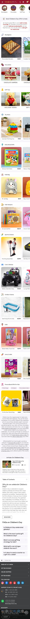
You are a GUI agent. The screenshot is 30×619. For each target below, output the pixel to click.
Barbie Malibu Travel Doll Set (8, 349)
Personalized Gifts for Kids (12, 384)
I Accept (5, 617)
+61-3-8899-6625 (13, 594)
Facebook (6, 582)
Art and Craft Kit (6, 229)
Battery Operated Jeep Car (8, 289)
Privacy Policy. (15, 613)
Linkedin (22, 582)
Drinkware (13, 388)
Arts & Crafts (8, 354)
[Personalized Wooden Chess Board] (11, 47)
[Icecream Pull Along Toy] (11, 127)
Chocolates (8, 65)
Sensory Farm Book (7, 169)
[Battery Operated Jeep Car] (11, 277)
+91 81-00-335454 (10, 600)
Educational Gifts (9, 144)
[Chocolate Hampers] (10, 74)
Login (23, 2)
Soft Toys (7, 90)
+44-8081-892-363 (12, 592)
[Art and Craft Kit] (11, 217)
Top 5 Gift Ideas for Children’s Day (18, 461)
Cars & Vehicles (9, 264)
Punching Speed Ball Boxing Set (7, 259)
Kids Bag (7, 174)
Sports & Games (9, 234)
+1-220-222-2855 (12, 590)
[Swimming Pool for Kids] (11, 307)
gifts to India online (17, 436)
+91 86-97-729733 (10, 602)
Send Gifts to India (7, 564)
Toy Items (7, 114)
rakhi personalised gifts (15, 26)
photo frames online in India (19, 435)
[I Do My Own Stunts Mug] (11, 400)
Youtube (14, 582)
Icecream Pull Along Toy (8, 139)
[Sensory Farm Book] (11, 157)
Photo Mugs (5, 388)
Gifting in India (5, 575)
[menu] (2, 2)
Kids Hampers (9, 204)
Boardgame (8, 35)
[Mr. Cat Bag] (11, 187)
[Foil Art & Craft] (11, 367)
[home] (1, 560)
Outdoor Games (9, 294)
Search (20, 2)
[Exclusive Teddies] (10, 99)
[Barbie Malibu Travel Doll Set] (11, 337)
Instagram (2, 582)
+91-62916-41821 (12, 596)
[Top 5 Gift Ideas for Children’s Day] (6, 467)
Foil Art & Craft (6, 378)
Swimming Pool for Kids (8, 318)
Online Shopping (6, 572)
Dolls (6, 324)
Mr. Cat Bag (5, 199)
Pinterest (10, 582)
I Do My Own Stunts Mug (8, 412)
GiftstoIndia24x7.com (11, 2)
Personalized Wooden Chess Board (7, 59)
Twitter (18, 582)
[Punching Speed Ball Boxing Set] (11, 247)
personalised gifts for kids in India (15, 447)
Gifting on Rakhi (6, 568)
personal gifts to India (14, 443)
